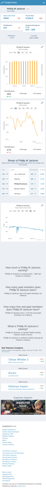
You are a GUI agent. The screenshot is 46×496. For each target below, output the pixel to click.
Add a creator (7, 472)
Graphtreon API (7, 434)
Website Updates (8, 436)
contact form (21, 486)
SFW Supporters (8, 476)
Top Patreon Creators (9, 451)
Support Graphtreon (9, 429)
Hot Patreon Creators (9, 459)
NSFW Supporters (8, 478)
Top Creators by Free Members (13, 453)
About (4, 440)
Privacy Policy (7, 442)
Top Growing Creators (9, 457)
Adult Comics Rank (9, 16)
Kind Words (6, 480)
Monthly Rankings (8, 464)
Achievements (7, 474)
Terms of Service (8, 444)
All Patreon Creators (9, 461)
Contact (5, 438)
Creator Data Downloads (10, 432)
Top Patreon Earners (9, 455)
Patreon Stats (7, 466)
